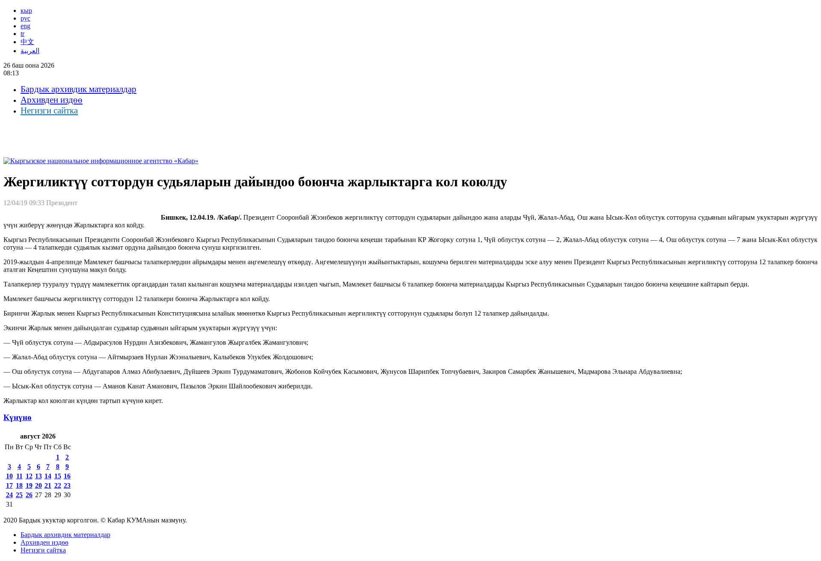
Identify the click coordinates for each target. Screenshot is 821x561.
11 (19, 476)
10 (9, 476)
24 (9, 494)
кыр (26, 10)
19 (29, 485)
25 (19, 494)
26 (29, 494)
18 (19, 485)
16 (67, 476)
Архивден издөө (52, 100)
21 (47, 485)
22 (57, 485)
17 (9, 485)
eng (25, 26)
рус (25, 18)
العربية (30, 50)
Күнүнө (17, 417)
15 (57, 476)
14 (47, 476)
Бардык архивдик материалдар (78, 89)
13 (38, 476)
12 (29, 476)
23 (67, 485)
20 (38, 485)
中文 (27, 41)
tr (22, 33)
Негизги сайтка (49, 110)
